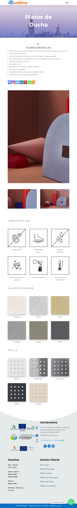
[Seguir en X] (49, 446)
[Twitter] (17, 82)
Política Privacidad (47, 469)
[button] (71, 502)
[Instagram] (13, 82)
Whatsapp (58, 440)
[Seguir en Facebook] (45, 446)
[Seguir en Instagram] (53, 446)
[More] (33, 82)
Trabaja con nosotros (48, 486)
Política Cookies (46, 473)
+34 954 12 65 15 (46, 440)
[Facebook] (9, 82)
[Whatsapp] (29, 82)
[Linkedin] (21, 82)
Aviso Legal (44, 465)
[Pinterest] (25, 82)
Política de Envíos (46, 482)
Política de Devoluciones (49, 477)
